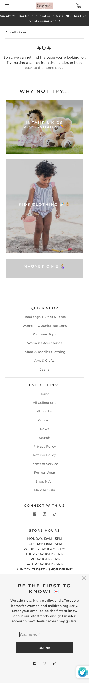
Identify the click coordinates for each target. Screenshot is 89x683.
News (44, 429)
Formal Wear (44, 473)
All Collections (44, 403)
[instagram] (44, 514)
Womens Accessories (44, 343)
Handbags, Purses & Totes (45, 317)
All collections (16, 32)
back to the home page (44, 68)
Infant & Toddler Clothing (44, 352)
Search (44, 438)
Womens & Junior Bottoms (44, 326)
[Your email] (44, 634)
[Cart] (78, 6)
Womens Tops (44, 334)
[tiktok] (55, 514)
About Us (44, 411)
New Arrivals (44, 490)
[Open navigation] (10, 5)
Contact (44, 420)
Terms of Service (44, 464)
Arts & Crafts (44, 360)
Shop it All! (44, 481)
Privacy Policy (44, 446)
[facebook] (34, 514)
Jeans (44, 369)
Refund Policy (44, 455)
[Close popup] (84, 579)
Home (44, 394)
